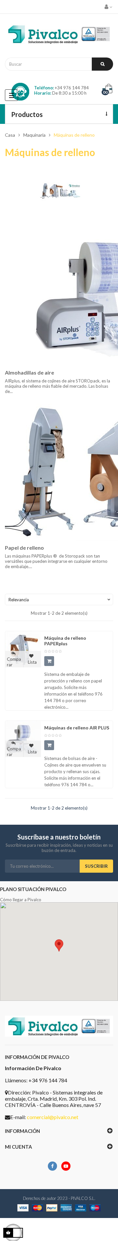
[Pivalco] (59, 35)
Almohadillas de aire (29, 372)
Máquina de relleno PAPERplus (65, 640)
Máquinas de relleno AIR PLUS (76, 727)
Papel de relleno (24, 547)
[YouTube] (65, 1166)
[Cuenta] (109, 7)
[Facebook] (52, 1166)
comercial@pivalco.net (52, 1117)
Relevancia (60, 599)
